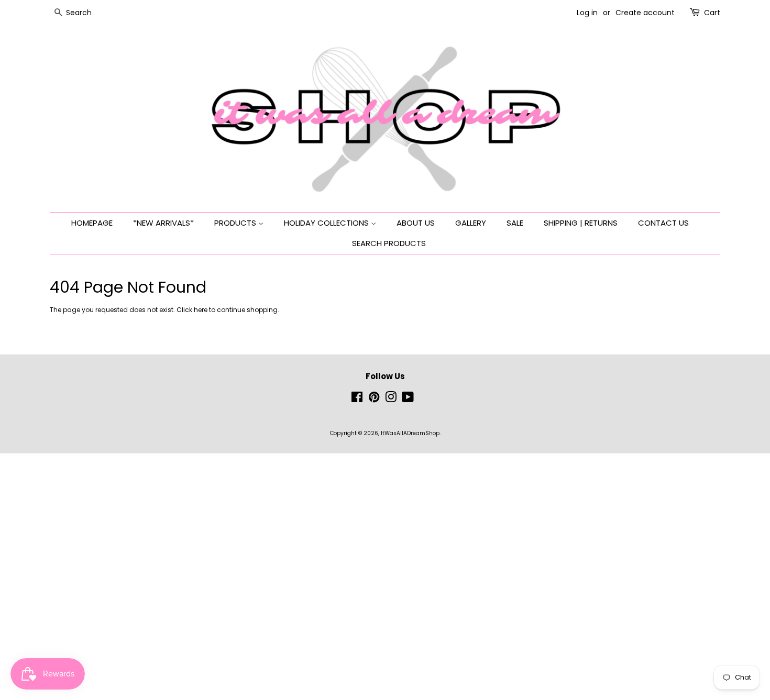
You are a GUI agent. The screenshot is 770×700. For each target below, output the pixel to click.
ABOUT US (416, 222)
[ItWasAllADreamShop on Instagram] (391, 400)
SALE (515, 222)
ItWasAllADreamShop (410, 433)
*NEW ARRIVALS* (163, 222)
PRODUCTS (236, 222)
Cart (712, 12)
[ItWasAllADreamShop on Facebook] (357, 400)
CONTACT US (663, 222)
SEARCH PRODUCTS (389, 243)
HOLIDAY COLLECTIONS (327, 222)
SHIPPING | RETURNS (581, 222)
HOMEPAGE (92, 222)
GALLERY (470, 222)
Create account (645, 12)
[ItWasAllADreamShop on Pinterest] (374, 400)
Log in (587, 12)
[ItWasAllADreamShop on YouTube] (408, 400)
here (200, 309)
